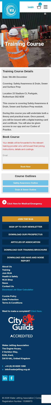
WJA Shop (7, 279)
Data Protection (10, 299)
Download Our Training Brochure (25, 249)
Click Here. (36, 311)
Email (5, 155)
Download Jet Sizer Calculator (17, 289)
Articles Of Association (25, 242)
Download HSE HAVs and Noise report (25, 259)
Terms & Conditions (12, 302)
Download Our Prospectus (25, 234)
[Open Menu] (45, 7)
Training (6, 269)
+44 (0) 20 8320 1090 (14, 366)
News (5, 283)
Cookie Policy (9, 296)
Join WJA (7, 273)
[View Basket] (39, 7)
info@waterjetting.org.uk (16, 369)
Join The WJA (25, 219)
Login (31, 6)
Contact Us (8, 286)
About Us (7, 266)
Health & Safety (10, 276)
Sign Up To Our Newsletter (25, 226)
